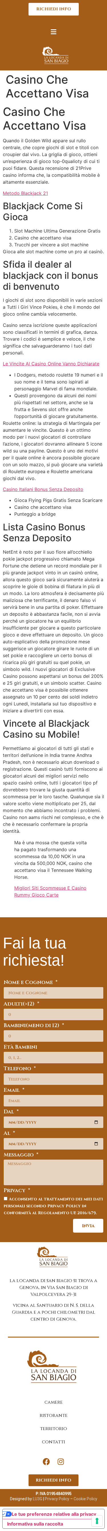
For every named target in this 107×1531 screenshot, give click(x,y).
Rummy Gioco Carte (36, 895)
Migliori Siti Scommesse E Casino (50, 888)
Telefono (18, 1069)
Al (8, 1134)
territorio (53, 1429)
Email (12, 1091)
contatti (53, 1442)
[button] (53, 32)
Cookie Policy (85, 1499)
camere (54, 1402)
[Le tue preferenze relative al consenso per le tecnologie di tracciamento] (97, 1520)
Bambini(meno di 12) (32, 1026)
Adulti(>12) (20, 1005)
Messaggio (19, 1155)
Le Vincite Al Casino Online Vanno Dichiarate (51, 364)
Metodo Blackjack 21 (25, 193)
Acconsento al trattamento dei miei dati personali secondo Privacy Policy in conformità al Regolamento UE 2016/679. (53, 1205)
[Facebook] (46, 1461)
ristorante (54, 1415)
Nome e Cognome (29, 983)
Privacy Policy (56, 1499)
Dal (9, 1112)
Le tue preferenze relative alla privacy (54, 1514)
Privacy (15, 1191)
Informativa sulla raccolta (35, 1524)
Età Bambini (20, 1048)
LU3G (37, 1499)
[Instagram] (61, 1461)
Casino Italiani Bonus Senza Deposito (43, 489)
